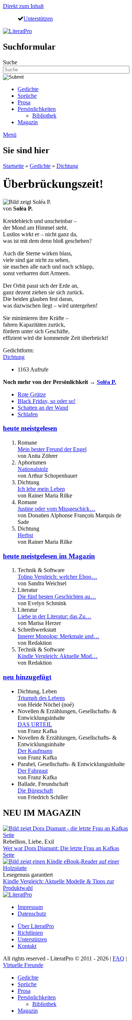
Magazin (28, 122)
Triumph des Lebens (41, 698)
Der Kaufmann (35, 751)
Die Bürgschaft (35, 790)
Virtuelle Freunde (23, 965)
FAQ (118, 958)
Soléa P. (106, 382)
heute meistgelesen (30, 428)
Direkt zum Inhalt (23, 6)
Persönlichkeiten (37, 109)
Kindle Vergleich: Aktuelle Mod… (58, 656)
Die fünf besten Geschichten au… (57, 596)
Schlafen (28, 414)
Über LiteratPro (36, 926)
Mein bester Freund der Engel (52, 449)
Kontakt (27, 946)
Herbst (25, 535)
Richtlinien (30, 933)
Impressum (30, 907)
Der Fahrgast (33, 771)
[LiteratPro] (17, 31)
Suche (10, 62)
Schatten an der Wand (43, 408)
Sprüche (27, 96)
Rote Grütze (32, 394)
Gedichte (28, 89)
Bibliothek (44, 115)
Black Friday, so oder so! (47, 401)
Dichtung (67, 166)
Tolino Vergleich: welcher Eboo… (57, 577)
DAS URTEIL (35, 724)
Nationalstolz (33, 469)
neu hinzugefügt (27, 677)
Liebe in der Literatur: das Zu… (54, 616)
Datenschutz (32, 914)
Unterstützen (38, 18)
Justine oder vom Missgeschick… (56, 509)
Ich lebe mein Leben (41, 489)
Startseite (13, 166)
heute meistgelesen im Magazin (49, 556)
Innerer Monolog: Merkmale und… (58, 636)
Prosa (24, 102)
